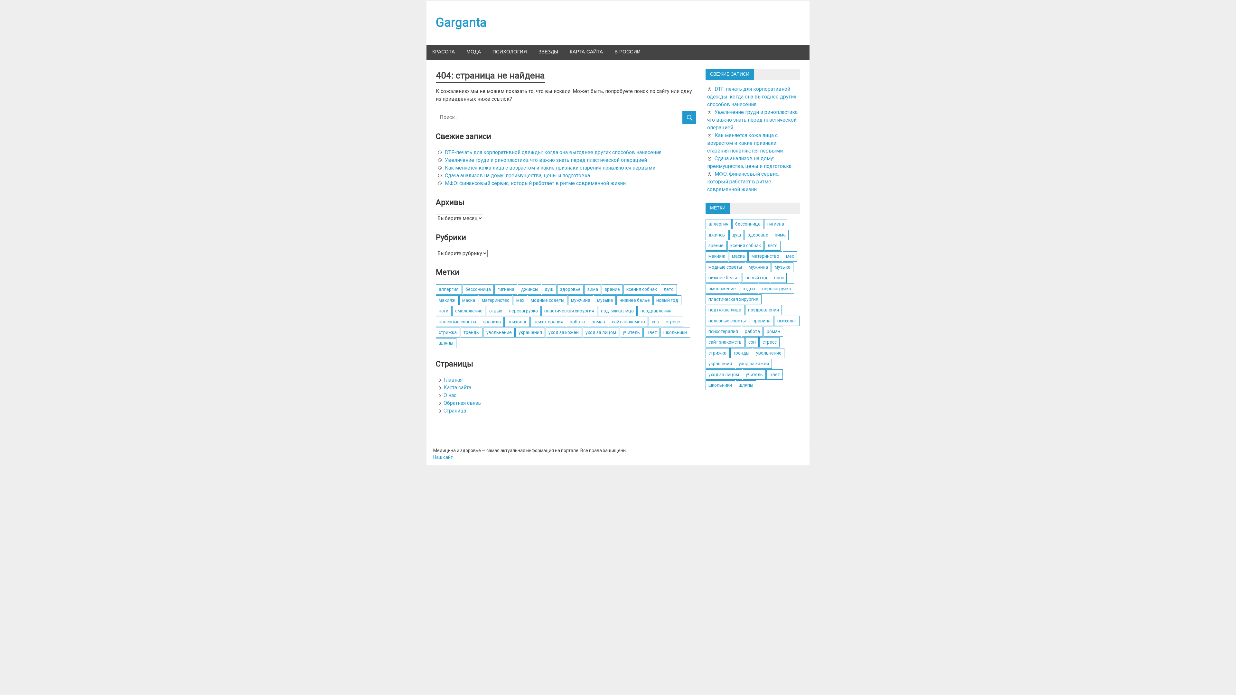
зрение (612, 289)
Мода (473, 52)
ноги (443, 310)
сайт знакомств (628, 321)
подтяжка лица (617, 310)
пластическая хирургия (569, 310)
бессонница (478, 289)
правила (492, 321)
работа (577, 321)
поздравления (656, 310)
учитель (631, 332)
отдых (495, 310)
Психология (509, 52)
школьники (675, 332)
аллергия (449, 289)
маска (468, 300)
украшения (530, 332)
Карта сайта (586, 52)
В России (627, 52)
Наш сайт (443, 457)
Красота (443, 52)
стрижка (448, 332)
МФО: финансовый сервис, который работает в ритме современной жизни (535, 183)
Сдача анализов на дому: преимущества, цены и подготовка (517, 175)
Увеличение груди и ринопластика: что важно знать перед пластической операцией (546, 160)
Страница (455, 411)
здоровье (570, 289)
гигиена (506, 289)
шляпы (446, 343)
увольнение (499, 332)
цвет (652, 332)
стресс (673, 321)
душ (549, 289)
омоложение (468, 310)
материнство (496, 300)
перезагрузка (523, 310)
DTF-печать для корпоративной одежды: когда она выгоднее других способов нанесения (553, 152)
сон (655, 321)
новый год (667, 300)
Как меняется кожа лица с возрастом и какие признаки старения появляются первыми (550, 168)
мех (520, 300)
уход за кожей (563, 332)
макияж (447, 300)
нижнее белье (635, 300)
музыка (605, 300)
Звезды (548, 52)
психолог (517, 321)
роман (598, 321)
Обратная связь (462, 403)
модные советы (547, 300)
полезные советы (457, 321)
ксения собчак (641, 289)
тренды (472, 332)
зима (592, 289)
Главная (453, 380)
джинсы (529, 289)
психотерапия (548, 321)
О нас (450, 395)
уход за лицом (600, 332)
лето (669, 289)
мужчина (580, 300)
